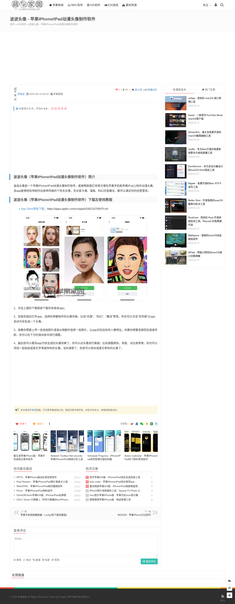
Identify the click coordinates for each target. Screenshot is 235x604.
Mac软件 (77, 5)
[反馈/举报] (49, 424)
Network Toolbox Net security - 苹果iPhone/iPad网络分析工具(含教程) (67, 459)
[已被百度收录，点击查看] (17, 108)
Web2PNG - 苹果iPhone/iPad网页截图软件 (38, 486)
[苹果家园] (27, 9)
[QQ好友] (136, 424)
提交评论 (150, 561)
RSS (222, 600)
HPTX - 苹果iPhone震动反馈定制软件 (35, 477)
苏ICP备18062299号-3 (78, 597)
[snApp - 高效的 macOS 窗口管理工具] (175, 103)
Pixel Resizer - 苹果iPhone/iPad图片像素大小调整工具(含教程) (42, 481)
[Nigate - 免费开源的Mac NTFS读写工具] (175, 188)
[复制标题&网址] (156, 424)
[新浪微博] (132, 424)
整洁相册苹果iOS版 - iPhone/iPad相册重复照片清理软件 (115, 486)
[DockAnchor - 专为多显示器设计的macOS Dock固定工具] (175, 171)
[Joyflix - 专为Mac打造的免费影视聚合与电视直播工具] (175, 154)
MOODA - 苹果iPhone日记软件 (134, 514)
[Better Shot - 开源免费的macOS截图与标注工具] (175, 205)
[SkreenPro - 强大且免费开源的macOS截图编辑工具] (175, 137)
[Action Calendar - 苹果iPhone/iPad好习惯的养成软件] (141, 441)
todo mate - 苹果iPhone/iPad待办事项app (111, 481)
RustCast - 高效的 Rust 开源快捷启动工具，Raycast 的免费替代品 (205, 221)
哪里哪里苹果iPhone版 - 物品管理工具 (109, 499)
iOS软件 (94, 5)
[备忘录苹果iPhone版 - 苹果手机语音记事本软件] (30, 441)
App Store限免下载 (32, 208)
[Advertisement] (117, 57)
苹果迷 (21, 94)
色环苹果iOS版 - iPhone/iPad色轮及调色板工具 (113, 477)
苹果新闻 (57, 5)
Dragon (63, 597)
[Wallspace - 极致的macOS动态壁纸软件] (175, 240)
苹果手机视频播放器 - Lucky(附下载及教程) (43, 514)
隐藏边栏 (152, 89)
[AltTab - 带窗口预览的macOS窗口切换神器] (175, 257)
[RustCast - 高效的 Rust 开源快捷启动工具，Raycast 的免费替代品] (175, 222)
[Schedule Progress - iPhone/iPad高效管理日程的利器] (104, 441)
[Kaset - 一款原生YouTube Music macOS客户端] (175, 120)
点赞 (23, 423)
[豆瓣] (151, 423)
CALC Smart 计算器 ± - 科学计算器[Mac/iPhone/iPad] (42, 499)
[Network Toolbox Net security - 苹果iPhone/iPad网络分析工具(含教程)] (67, 441)
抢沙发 (138, 89)
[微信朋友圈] (142, 424)
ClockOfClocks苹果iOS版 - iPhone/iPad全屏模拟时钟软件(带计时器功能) (42, 495)
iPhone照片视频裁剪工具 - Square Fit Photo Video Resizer (115, 490)
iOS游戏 (112, 5)
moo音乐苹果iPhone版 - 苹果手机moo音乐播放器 (115, 495)
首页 (12, 24)
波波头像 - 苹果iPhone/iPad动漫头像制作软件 (53, 24)
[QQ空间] (146, 423)
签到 (56, 559)
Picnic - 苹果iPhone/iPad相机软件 (33, 490)
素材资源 (131, 5)
